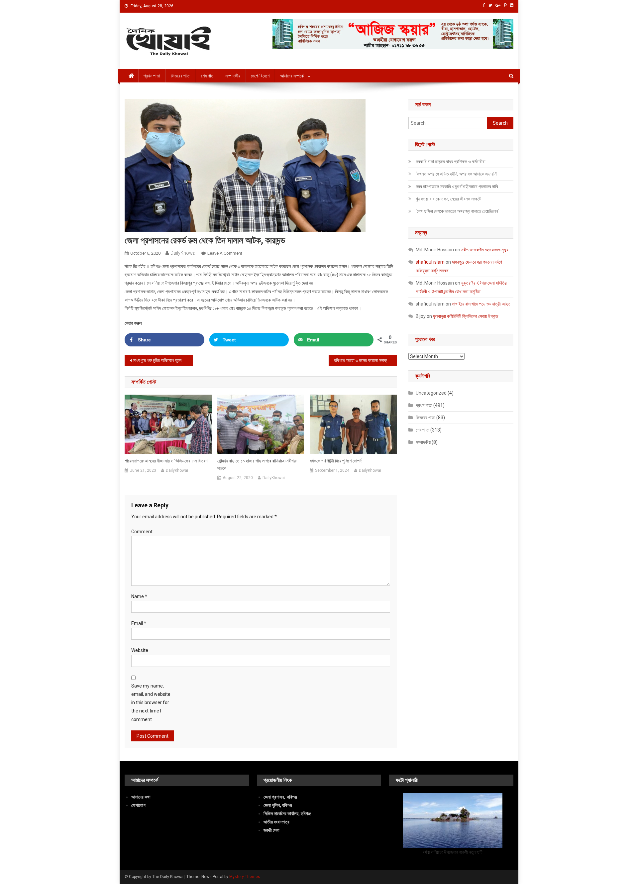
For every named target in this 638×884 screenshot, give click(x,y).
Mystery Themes (244, 876)
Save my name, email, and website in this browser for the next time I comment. (150, 702)
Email (138, 623)
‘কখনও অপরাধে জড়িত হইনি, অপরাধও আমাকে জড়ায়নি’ (456, 174)
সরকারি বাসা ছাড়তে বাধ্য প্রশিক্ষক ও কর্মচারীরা (450, 161)
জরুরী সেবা (271, 830)
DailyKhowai (183, 253)
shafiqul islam (430, 262)
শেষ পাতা (208, 75)
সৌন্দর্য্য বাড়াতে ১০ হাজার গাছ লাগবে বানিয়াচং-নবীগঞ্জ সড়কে (256, 464)
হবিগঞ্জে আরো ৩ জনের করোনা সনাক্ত (361, 360)
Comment (142, 531)
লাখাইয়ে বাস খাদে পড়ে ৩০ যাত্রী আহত (481, 304)
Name (139, 596)
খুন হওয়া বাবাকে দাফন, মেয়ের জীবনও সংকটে (448, 198)
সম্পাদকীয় (232, 75)
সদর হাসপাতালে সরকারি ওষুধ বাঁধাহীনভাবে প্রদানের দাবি (457, 186)
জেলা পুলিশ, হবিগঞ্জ (278, 805)
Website (139, 650)
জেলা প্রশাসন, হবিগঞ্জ (280, 797)
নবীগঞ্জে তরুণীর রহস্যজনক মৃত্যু (484, 249)
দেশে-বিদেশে (260, 75)
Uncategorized (431, 393)
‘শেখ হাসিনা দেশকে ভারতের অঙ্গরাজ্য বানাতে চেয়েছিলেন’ (457, 211)
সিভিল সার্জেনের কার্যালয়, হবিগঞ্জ (287, 813)
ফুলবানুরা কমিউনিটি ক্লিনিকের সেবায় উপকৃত (465, 316)
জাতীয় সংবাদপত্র (276, 821)
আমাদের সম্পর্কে (292, 75)
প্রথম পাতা (152, 75)
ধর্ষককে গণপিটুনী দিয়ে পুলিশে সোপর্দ (336, 460)
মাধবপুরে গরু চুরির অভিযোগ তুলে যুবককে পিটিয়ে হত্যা (163, 360)
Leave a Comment (224, 253)
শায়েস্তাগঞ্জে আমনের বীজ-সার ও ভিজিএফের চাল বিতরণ (166, 460)
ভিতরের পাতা (180, 75)
